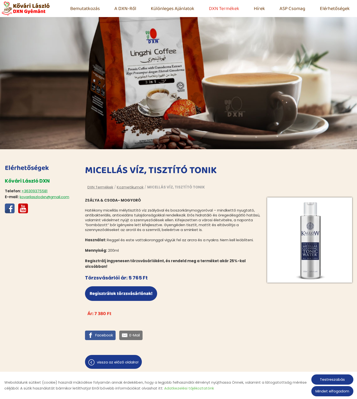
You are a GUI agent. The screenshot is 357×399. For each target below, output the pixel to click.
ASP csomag (292, 8)
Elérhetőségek (335, 8)
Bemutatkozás (85, 8)
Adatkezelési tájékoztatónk (189, 388)
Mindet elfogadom (332, 391)
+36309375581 (35, 191)
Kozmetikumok (130, 187)
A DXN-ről (125, 8)
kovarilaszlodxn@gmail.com (44, 196)
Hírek (259, 8)
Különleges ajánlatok (172, 8)
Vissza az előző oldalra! (117, 362)
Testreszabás (332, 379)
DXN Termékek (224, 8)
